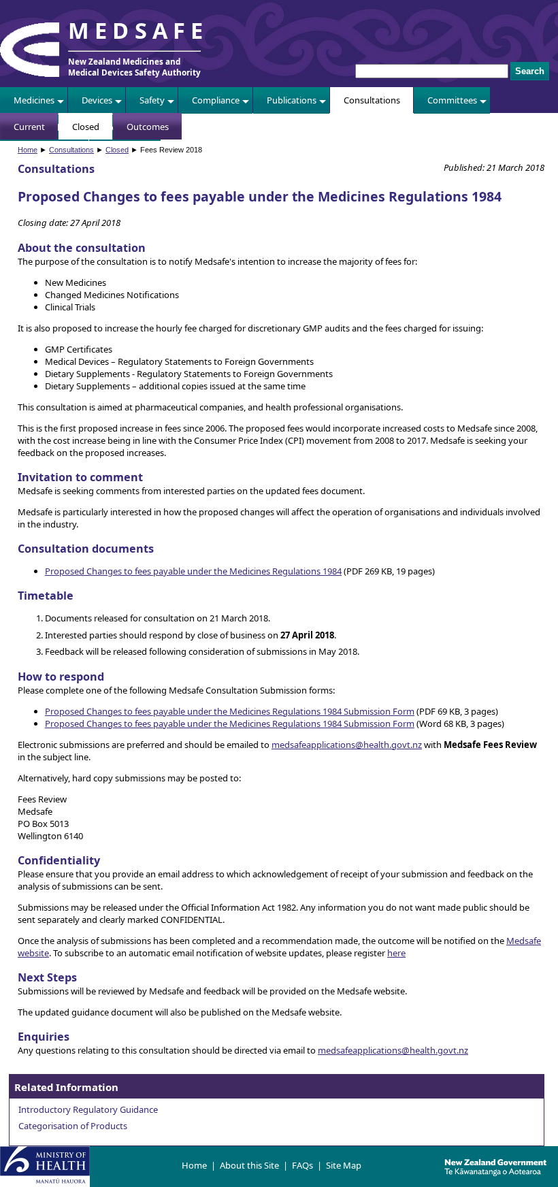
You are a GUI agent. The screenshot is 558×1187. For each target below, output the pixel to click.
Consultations (372, 100)
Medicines (34, 100)
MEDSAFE (138, 30)
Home (27, 150)
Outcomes (148, 126)
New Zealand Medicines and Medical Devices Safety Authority (134, 67)
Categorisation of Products (72, 1126)
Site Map (343, 1165)
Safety (152, 100)
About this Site (249, 1165)
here (396, 953)
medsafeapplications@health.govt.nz (347, 744)
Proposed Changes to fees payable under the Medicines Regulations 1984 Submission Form (229, 711)
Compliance (216, 100)
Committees (452, 100)
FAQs (302, 1165)
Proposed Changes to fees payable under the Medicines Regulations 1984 (193, 571)
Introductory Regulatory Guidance (88, 1109)
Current (29, 126)
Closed (85, 126)
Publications (291, 100)
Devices (97, 100)
